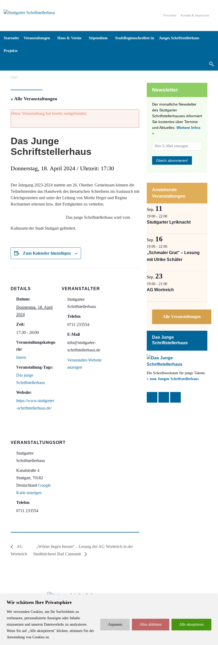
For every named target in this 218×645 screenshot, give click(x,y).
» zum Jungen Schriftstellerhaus (173, 379)
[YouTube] (175, 397)
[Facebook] (152, 397)
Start (14, 77)
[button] (211, 64)
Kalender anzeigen (181, 317)
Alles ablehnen (151, 624)
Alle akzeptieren (191, 624)
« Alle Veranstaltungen (34, 98)
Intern (21, 357)
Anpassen (115, 624)
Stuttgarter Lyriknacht (169, 222)
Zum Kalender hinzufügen (47, 253)
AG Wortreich (160, 289)
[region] (109, 619)
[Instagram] (163, 397)
